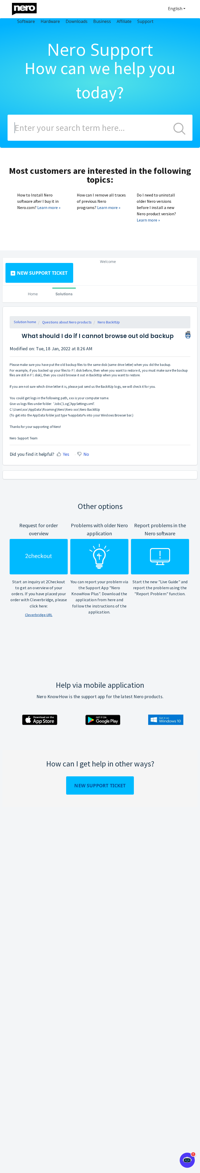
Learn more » (48, 207)
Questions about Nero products (67, 322)
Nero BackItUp (109, 322)
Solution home (25, 322)
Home (33, 294)
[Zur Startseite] (27, 7)
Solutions (64, 294)
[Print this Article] (187, 334)
